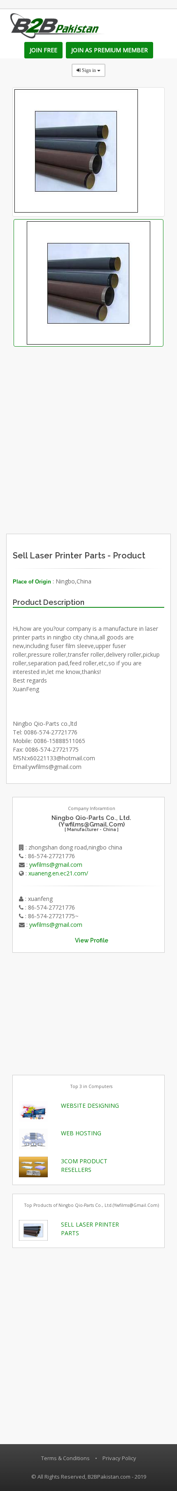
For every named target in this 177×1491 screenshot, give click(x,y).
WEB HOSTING (81, 1133)
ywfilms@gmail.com (55, 864)
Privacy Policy (119, 1458)
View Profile (91, 940)
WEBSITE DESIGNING (90, 1105)
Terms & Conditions (65, 1458)
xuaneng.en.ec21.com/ (58, 873)
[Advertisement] (107, 477)
